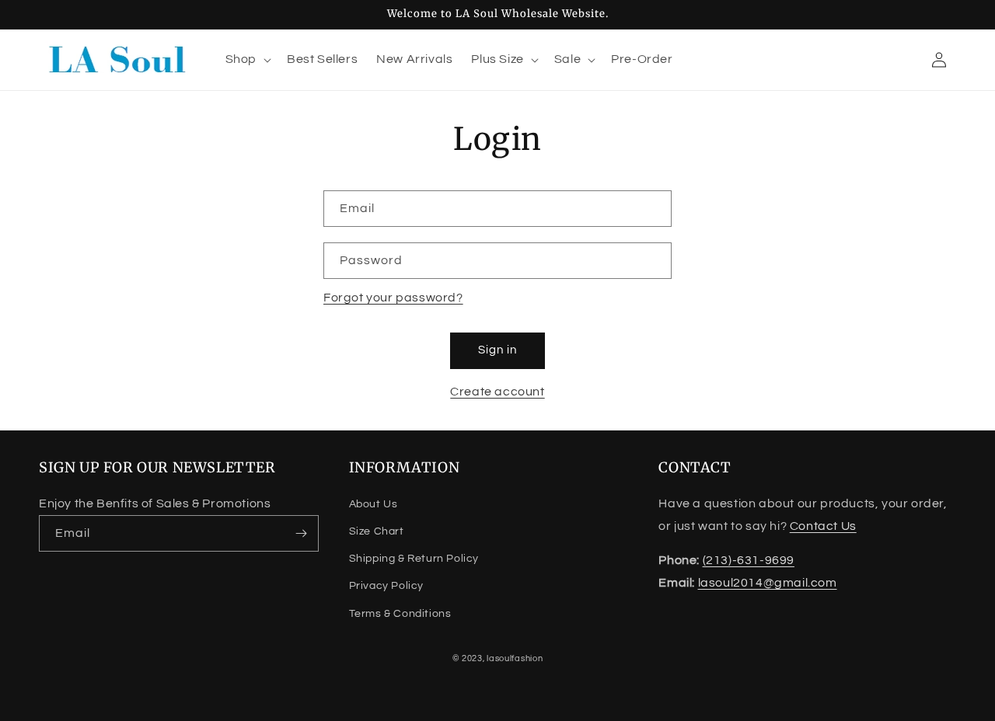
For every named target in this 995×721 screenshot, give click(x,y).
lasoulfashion (515, 658)
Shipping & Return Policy (414, 558)
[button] (247, 59)
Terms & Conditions (400, 613)
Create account (497, 391)
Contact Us (823, 526)
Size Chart (376, 531)
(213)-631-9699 (748, 560)
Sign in (497, 350)
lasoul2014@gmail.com (767, 582)
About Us (373, 504)
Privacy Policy (386, 585)
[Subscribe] (301, 533)
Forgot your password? (393, 297)
